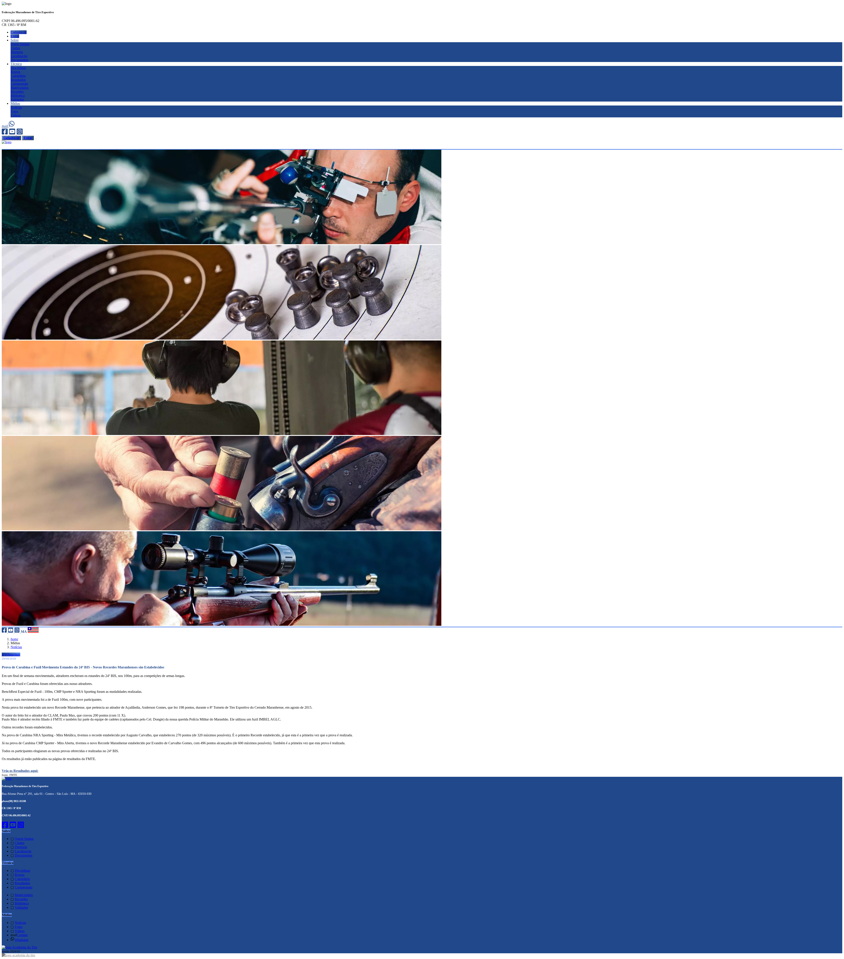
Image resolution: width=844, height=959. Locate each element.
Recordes (17, 91)
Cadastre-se (19, 32)
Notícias (16, 107)
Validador (17, 99)
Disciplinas (18, 68)
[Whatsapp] (12, 126)
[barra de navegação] (36, 138)
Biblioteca (18, 95)
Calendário (18, 76)
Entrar (15, 36)
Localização (19, 56)
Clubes (15, 48)
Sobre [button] (15, 40)
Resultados (18, 80)
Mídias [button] (15, 103)
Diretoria (17, 52)
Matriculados (20, 87)
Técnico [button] (16, 64)
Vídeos (15, 115)
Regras (15, 72)
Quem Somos (20, 44)
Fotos (14, 111)
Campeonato (19, 84)
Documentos (19, 60)
